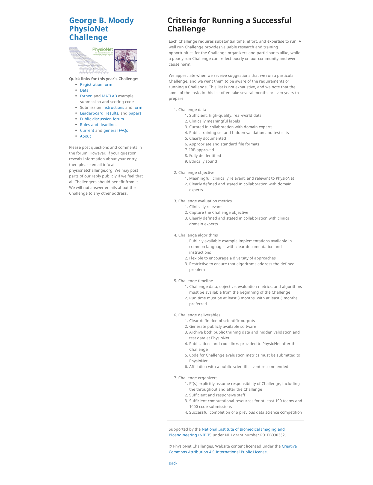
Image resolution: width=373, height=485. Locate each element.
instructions (113, 107)
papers (135, 113)
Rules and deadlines (98, 124)
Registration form (96, 84)
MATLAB (109, 95)
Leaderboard (91, 113)
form (138, 107)
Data (84, 90)
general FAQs (115, 130)
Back (173, 463)
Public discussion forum (102, 118)
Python (86, 95)
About (85, 136)
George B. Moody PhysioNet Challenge (101, 28)
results (112, 113)
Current (87, 130)
